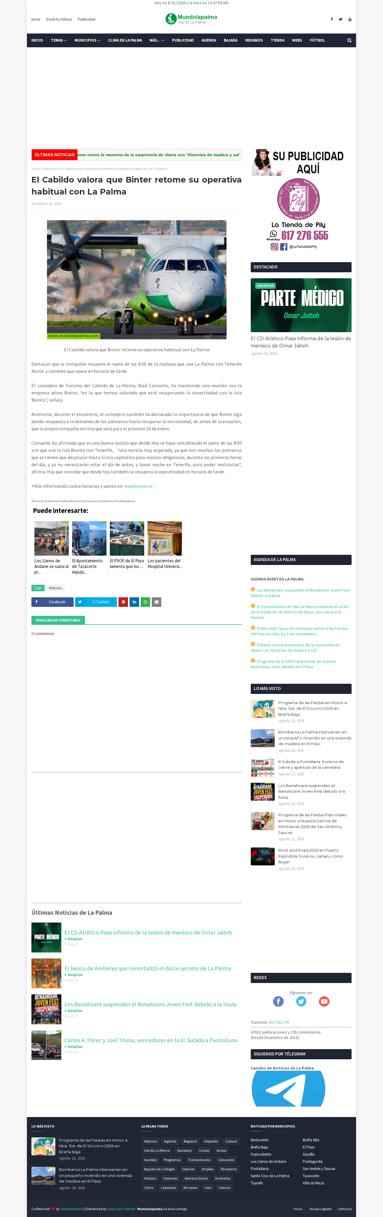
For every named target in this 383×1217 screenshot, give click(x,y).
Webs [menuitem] (297, 40)
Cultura (231, 1141)
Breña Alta (311, 1139)
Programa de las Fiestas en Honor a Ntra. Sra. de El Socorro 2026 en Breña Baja (312, 708)
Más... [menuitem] (155, 40)
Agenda (170, 1141)
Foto (208, 1187)
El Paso (309, 1147)
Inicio (35, 19)
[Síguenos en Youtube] (324, 1005)
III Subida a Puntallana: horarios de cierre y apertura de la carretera (311, 764)
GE (279, 1022)
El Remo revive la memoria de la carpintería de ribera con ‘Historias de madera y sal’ (133, 154)
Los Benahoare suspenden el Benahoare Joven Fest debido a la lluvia (150, 1004)
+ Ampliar (73, 938)
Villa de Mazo (313, 1183)
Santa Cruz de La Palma (270, 1175)
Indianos (170, 1178)
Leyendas (168, 1187)
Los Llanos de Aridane (268, 1161)
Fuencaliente (261, 1154)
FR (287, 1022)
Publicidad (86, 19)
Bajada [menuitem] (230, 40)
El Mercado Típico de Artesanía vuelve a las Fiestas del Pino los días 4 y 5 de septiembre (299, 631)
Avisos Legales (321, 1209)
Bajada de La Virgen (159, 1169)
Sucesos (150, 1159)
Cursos (204, 1150)
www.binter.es (138, 486)
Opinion (188, 1169)
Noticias (49, 168)
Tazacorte (311, 1175)
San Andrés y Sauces (319, 1168)
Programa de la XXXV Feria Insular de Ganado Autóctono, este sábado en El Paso (293, 664)
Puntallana (260, 1168)
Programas (172, 1159)
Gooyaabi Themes (121, 1209)
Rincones (190, 1187)
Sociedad (184, 1150)
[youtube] (349, 19)
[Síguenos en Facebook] (278, 1005)
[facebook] (331, 19)
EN (271, 1022)
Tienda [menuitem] (277, 40)
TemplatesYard (71, 1209)
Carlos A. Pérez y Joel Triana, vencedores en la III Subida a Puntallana (151, 1040)
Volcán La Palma (157, 1150)
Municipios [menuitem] (86, 40)
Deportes (211, 1141)
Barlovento (260, 1139)
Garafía (308, 1154)
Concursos (226, 1159)
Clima (148, 1187)
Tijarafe (257, 1183)
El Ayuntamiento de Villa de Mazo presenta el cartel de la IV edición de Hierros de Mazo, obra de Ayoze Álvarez (299, 612)
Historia (150, 1178)
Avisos (221, 1150)
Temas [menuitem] (57, 40)
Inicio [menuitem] (37, 40)
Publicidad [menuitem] (183, 40)
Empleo (207, 1169)
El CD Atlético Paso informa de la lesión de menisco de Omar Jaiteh (148, 932)
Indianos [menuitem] (254, 40)
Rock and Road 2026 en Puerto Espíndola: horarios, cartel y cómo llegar (310, 856)
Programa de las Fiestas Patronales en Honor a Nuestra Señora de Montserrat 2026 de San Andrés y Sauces (312, 823)
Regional (190, 1141)
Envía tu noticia (59, 19)
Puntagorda (313, 1161)
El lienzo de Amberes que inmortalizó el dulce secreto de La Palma (147, 968)
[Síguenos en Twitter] (301, 1005)
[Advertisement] (191, 98)
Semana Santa (196, 1178)
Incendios (222, 1178)
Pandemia (229, 1169)
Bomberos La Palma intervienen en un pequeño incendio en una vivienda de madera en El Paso (314, 738)
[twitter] (340, 19)
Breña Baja (259, 1147)
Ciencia (224, 1187)
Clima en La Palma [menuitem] (125, 40)
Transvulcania (199, 1159)
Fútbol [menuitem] (317, 40)
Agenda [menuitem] (209, 40)
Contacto (345, 1209)
